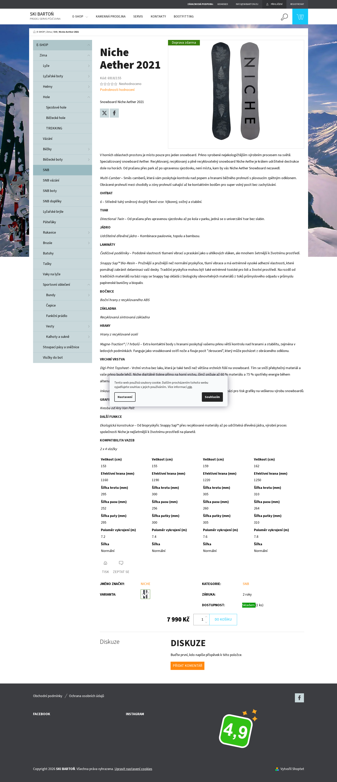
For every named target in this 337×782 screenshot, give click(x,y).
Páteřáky (49, 222)
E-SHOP (42, 44)
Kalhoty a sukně (57, 336)
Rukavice (49, 232)
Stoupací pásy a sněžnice (61, 347)
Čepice (51, 305)
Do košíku (223, 619)
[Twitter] (104, 113)
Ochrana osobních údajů (86, 696)
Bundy (50, 295)
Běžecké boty (53, 159)
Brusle (47, 242)
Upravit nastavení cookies (133, 768)
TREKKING (54, 128)
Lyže (46, 65)
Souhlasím (212, 397)
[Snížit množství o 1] (206, 622)
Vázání (47, 138)
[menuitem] (80, 16)
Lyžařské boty (53, 76)
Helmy (47, 86)
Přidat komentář (187, 665)
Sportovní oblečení (56, 284)
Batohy (48, 253)
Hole (46, 97)
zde (189, 387)
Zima (43, 55)
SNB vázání (51, 180)
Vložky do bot (53, 357)
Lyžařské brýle (53, 211)
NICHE (145, 583)
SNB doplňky (52, 201)
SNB (46, 170)
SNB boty (50, 190)
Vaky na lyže (51, 274)
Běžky (47, 149)
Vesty (50, 326)
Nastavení (125, 397)
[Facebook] (114, 113)
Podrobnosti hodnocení (117, 89)
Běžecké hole (55, 117)
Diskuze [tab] (109, 641)
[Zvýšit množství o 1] (206, 617)
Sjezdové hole (56, 107)
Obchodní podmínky (47, 696)
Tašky (47, 263)
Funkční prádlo (56, 315)
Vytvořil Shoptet (292, 768)
